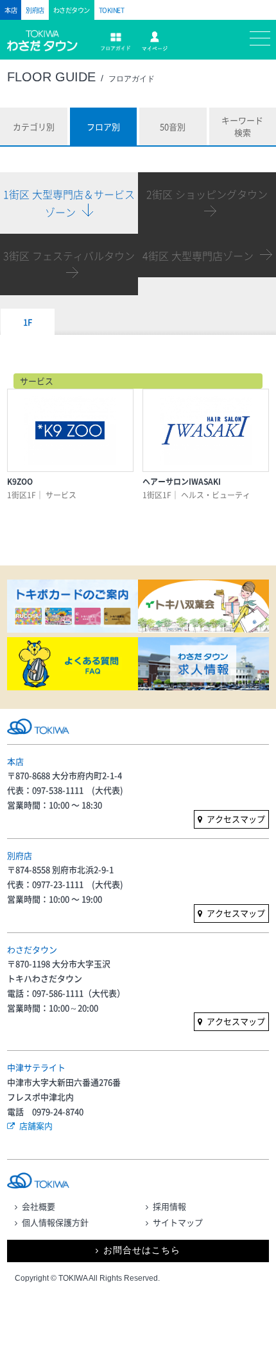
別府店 (35, 10)
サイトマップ (178, 1222)
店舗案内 (36, 1125)
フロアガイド (115, 42)
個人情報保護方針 (55, 1222)
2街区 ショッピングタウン (207, 194)
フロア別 (103, 126)
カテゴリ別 (34, 126)
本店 (10, 10)
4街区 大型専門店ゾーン (198, 255)
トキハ (47, 47)
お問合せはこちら (141, 1250)
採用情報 (169, 1206)
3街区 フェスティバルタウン (69, 255)
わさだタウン (71, 10)
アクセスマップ (236, 819)
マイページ (154, 41)
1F (27, 322)
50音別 (172, 126)
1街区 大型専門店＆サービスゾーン (69, 203)
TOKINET (112, 10)
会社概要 (38, 1206)
